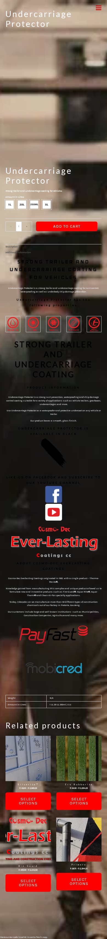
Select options (28, 801)
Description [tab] (11, 246)
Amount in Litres (14, 197)
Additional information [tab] (18, 252)
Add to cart (66, 226)
